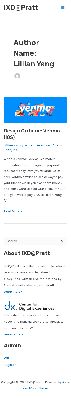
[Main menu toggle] (63, 7)
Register (10, 365)
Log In (8, 357)
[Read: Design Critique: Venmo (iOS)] (35, 109)
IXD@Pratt (21, 7)
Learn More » (13, 291)
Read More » (13, 211)
